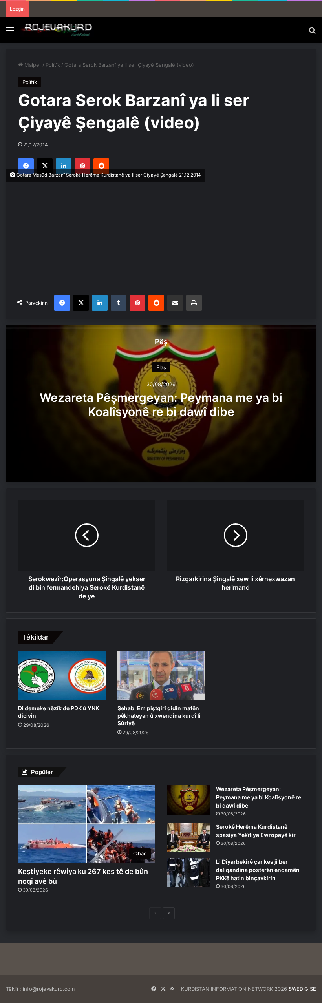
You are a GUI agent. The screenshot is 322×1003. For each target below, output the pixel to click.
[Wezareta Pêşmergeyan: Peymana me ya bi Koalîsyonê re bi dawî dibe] (188, 800)
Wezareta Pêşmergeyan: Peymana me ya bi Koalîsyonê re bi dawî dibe (161, 404)
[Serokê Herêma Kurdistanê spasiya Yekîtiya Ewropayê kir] (188, 837)
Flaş (161, 367)
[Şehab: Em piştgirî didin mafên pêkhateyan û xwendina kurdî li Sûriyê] (161, 676)
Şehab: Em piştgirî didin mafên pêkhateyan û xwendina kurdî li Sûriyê (159, 715)
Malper (32, 65)
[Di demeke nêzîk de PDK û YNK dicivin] (62, 676)
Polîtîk (53, 65)
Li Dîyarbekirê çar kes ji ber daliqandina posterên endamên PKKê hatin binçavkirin (258, 869)
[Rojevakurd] (57, 30)
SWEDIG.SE (302, 989)
